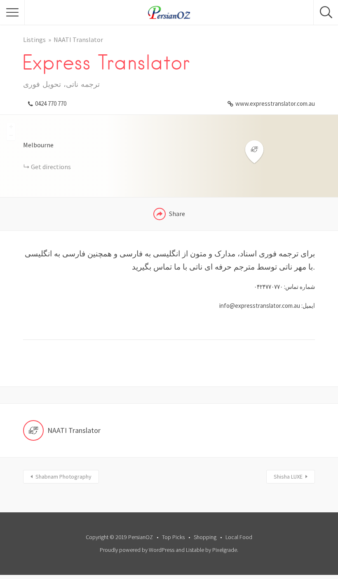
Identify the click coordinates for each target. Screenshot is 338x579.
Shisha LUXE (288, 476)
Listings (34, 39)
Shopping (205, 537)
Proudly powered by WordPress (137, 549)
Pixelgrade (224, 549)
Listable (195, 549)
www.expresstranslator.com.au (275, 103)
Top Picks (173, 537)
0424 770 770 (50, 103)
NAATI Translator (78, 39)
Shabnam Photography (63, 476)
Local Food (238, 537)
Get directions (51, 167)
